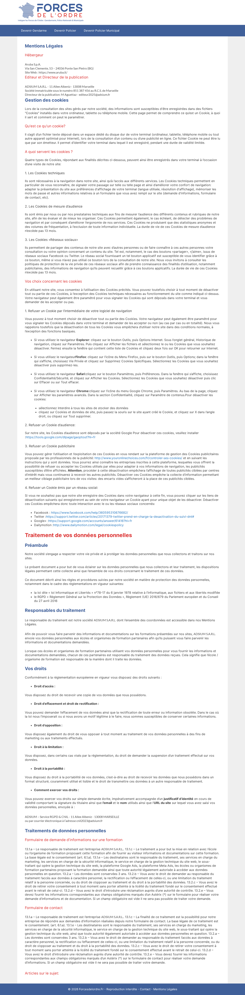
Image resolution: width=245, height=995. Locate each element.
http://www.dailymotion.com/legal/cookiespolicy (88, 525)
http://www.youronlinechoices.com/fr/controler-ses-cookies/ (138, 458)
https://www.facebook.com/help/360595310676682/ (89, 512)
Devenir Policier (65, 30)
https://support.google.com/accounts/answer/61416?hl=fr (90, 521)
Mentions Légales (165, 989)
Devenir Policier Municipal (101, 30)
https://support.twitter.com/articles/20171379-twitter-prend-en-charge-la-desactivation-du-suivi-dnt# (120, 516)
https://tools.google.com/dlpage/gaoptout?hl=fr (61, 437)
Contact (145, 989)
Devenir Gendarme (34, 30)
